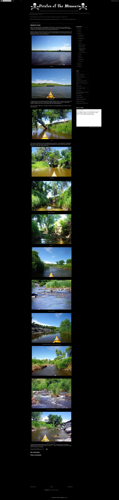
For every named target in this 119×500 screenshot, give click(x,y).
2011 (79, 33)
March (80, 57)
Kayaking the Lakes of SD (81, 80)
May (80, 54)
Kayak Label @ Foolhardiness (82, 103)
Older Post (70, 486)
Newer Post (33, 486)
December (81, 35)
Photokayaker (79, 95)
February (81, 59)
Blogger (65, 497)
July (80, 41)
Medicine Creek (82, 46)
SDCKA (77, 72)
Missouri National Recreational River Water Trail (82, 93)
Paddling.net (78, 78)
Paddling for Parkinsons (81, 99)
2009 (79, 64)
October (80, 36)
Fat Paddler (78, 90)
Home (51, 486)
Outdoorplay (78, 85)
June (80, 43)
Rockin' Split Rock (82, 45)
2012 (79, 31)
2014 (79, 28)
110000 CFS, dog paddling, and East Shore (82, 49)
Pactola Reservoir (82, 52)
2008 (79, 66)
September (81, 38)
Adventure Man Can (80, 101)
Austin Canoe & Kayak (80, 88)
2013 (79, 30)
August (80, 40)
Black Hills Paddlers (80, 74)
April (80, 55)
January (80, 61)
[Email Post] (47, 449)
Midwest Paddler (79, 97)
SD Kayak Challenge (80, 76)
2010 (79, 63)
